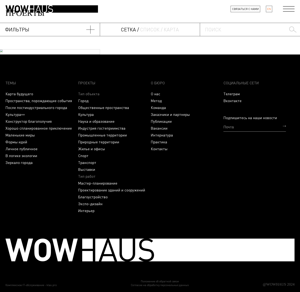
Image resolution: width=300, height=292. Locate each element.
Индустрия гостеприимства (101, 128)
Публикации (161, 121)
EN (269, 9)
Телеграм (231, 94)
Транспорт (87, 162)
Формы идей (16, 142)
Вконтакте (232, 100)
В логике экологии (21, 155)
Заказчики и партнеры (170, 114)
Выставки (86, 169)
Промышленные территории (102, 135)
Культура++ (15, 114)
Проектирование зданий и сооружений (111, 190)
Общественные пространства (103, 107)
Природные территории (98, 142)
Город (83, 100)
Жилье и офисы (91, 148)
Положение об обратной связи (160, 281)
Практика (159, 142)
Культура (86, 114)
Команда (158, 107)
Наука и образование (96, 121)
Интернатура (162, 135)
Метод (156, 100)
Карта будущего (19, 94)
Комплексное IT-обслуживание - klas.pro (31, 285)
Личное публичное (21, 148)
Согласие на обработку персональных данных (160, 285)
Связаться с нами (245, 9)
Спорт (83, 155)
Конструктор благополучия (28, 121)
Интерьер (86, 210)
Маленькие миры (20, 135)
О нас (155, 94)
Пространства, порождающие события (38, 100)
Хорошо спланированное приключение (38, 128)
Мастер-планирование (97, 183)
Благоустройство (93, 197)
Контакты (159, 148)
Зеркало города (19, 162)
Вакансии (159, 128)
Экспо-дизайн (90, 203)
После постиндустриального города (36, 107)
